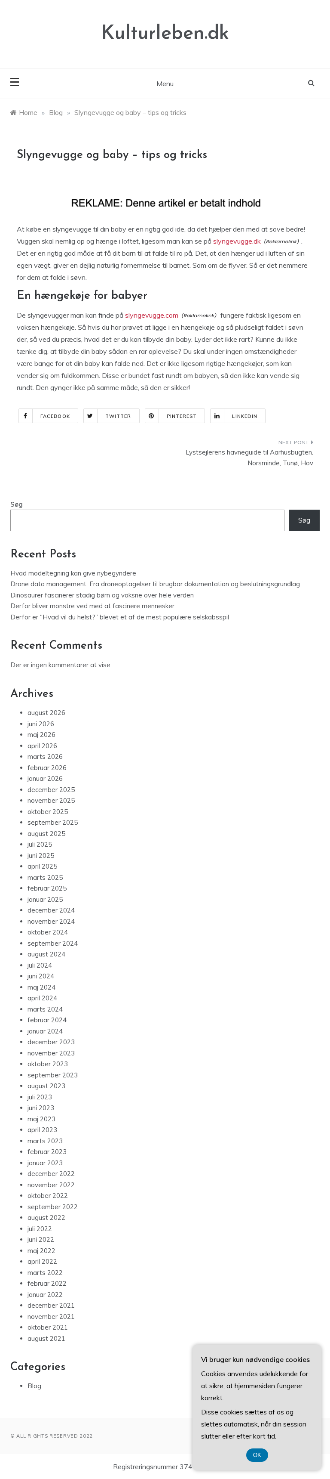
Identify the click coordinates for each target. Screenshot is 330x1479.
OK (257, 1455)
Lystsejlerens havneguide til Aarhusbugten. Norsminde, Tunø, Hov (249, 457)
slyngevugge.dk (237, 241)
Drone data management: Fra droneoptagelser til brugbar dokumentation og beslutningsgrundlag (155, 584)
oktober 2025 (48, 812)
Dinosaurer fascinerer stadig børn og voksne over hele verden (102, 595)
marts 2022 (45, 1273)
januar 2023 (45, 1163)
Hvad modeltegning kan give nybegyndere (73, 573)
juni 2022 (41, 1239)
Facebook (55, 416)
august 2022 (46, 1217)
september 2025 (53, 822)
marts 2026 (45, 756)
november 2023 (51, 1053)
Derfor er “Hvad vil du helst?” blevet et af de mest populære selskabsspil (119, 617)
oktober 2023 (48, 1064)
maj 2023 (41, 1119)
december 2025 (51, 790)
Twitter (118, 416)
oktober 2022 (48, 1195)
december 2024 (51, 910)
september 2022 (53, 1207)
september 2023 (53, 1075)
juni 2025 (41, 855)
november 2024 (51, 921)
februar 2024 (47, 1020)
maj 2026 (41, 734)
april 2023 (42, 1130)
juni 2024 (41, 976)
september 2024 (53, 943)
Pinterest (182, 416)
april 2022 (42, 1261)
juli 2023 (40, 1097)
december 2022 (51, 1174)
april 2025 (42, 866)
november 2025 (51, 800)
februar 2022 (47, 1283)
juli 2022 (40, 1229)
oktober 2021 (48, 1327)
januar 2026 (45, 778)
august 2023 (46, 1086)
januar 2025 (45, 899)
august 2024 (46, 954)
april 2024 (42, 998)
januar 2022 (45, 1294)
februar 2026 (47, 768)
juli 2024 (40, 965)
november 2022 (51, 1185)
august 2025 (46, 833)
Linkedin (244, 416)
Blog (34, 1386)
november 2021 (51, 1316)
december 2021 (51, 1305)
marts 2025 (45, 877)
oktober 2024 (48, 932)
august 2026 (46, 713)
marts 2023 (45, 1141)
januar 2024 (45, 1031)
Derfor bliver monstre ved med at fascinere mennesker (92, 606)
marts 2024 (45, 1009)
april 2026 (42, 746)
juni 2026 (41, 724)
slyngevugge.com (151, 315)
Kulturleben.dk (165, 33)
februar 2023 (47, 1152)
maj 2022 (41, 1251)
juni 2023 (41, 1108)
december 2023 (51, 1042)
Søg (16, 504)
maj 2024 (41, 987)
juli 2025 (40, 844)
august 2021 (46, 1338)
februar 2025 (47, 888)
